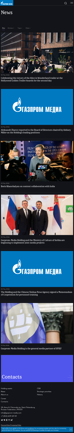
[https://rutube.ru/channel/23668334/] (12, 420)
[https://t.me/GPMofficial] (2, 420)
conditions (31, 428)
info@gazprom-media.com (11, 413)
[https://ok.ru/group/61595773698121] (6, 420)
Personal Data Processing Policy (11, 425)
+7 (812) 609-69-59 (9, 416)
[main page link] (6, 3)
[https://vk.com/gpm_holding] (4, 420)
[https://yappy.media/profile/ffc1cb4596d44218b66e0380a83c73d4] (9, 420)
